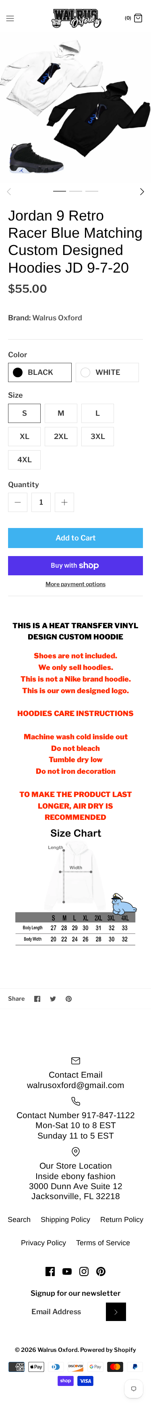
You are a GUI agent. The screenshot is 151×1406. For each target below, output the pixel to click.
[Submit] (116, 1312)
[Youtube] (67, 1271)
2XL (61, 436)
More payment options (75, 584)
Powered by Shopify (108, 1349)
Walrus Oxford (57, 318)
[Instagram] (84, 1271)
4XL (24, 459)
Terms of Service (103, 1243)
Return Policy (121, 1220)
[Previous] (9, 191)
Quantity (23, 484)
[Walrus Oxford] (75, 18)
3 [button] (92, 191)
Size (15, 395)
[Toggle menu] (10, 18)
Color (17, 354)
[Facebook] (50, 1271)
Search (19, 1220)
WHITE (107, 372)
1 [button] (60, 191)
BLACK (40, 372)
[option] (75, 107)
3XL (98, 436)
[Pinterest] (100, 1271)
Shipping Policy (65, 1220)
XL (24, 436)
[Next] (142, 191)
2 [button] (76, 191)
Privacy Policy (43, 1243)
